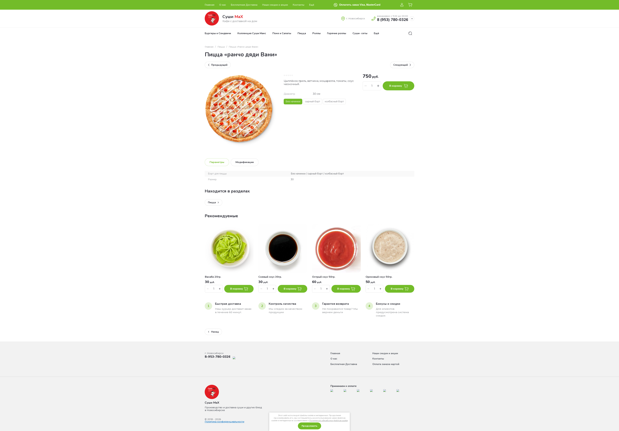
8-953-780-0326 (217, 356)
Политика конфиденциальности (224, 421)
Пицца (221, 46)
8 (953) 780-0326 (392, 19)
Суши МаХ (212, 403)
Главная (209, 46)
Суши (232, 16)
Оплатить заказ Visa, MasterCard (359, 4)
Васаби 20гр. (213, 277)
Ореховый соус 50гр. (379, 277)
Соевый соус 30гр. (270, 277)
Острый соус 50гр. (323, 277)
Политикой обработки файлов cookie (328, 420)
